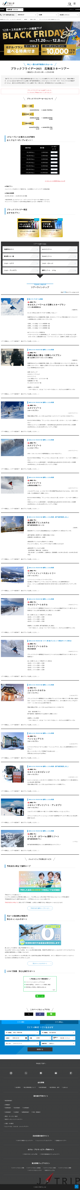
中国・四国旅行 (36, 1112)
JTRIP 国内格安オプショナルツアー (50, 1154)
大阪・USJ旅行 (9, 1123)
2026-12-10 (16, 1038)
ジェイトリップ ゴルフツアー (44, 1140)
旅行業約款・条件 (54, 1087)
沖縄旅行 (7, 1104)
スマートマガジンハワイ (35, 1170)
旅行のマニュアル (50, 1170)
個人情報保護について (30, 1087)
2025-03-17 (21, 14)
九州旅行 (16, 1112)
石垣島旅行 (8, 1107)
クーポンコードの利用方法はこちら (54, 181)
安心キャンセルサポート (40, 963)
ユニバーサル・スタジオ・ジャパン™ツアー (17, 1126)
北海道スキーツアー (61, 1140)
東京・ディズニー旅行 (11, 1116)
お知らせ (65, 1087)
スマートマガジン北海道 (34, 1167)
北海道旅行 (8, 1112)
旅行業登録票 (42, 1087)
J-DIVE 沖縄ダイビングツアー (25, 1140)
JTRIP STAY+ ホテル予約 (30, 1154)
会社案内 (18, 1087)
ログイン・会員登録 (74, 9)
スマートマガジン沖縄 (18, 1167)
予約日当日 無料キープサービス (40, 908)
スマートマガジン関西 (65, 1167)
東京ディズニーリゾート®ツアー (13, 1119)
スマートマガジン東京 (50, 1167)
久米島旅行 (26, 1107)
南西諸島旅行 (25, 1112)
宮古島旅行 (17, 1107)
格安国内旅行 (8, 1100)
